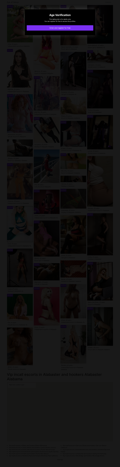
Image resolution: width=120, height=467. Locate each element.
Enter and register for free (60, 28)
